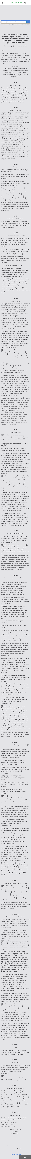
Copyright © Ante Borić (15, 1154)
